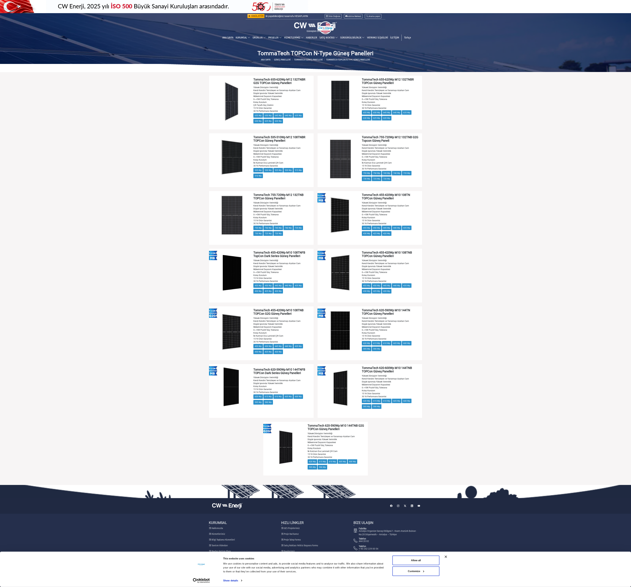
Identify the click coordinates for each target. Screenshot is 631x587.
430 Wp (366, 233)
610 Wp (386, 343)
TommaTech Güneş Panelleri (308, 59)
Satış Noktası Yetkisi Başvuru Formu (300, 545)
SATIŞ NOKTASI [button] (327, 37)
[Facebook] (391, 506)
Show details (230, 580)
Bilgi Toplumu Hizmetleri (223, 539)
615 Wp (376, 343)
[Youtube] (418, 506)
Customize (414, 571)
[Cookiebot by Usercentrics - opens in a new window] (201, 580)
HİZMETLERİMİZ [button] (292, 37)
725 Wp (376, 179)
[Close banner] (446, 557)
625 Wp (268, 121)
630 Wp (258, 121)
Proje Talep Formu (292, 539)
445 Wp (386, 228)
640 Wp (288, 115)
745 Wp (386, 173)
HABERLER (311, 37)
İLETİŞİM (394, 37)
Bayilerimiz (289, 551)
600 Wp (406, 343)
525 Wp (278, 170)
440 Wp (396, 228)
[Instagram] (398, 506)
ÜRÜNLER (258, 37)
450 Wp (376, 228)
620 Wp (278, 121)
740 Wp (396, 173)
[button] (373, 16)
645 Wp (278, 115)
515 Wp (298, 170)
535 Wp (258, 170)
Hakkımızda (217, 528)
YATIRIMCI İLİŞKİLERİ (377, 37)
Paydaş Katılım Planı (221, 551)
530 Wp (268, 170)
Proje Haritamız (291, 534)
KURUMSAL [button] (242, 37)
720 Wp (386, 179)
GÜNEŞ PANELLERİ (282, 59)
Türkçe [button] (407, 37)
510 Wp (258, 176)
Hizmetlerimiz (218, 534)
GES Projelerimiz (291, 528)
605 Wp (396, 343)
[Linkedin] (412, 506)
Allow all (416, 560)
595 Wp (366, 349)
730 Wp (366, 179)
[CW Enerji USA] (325, 28)
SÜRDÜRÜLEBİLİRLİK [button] (351, 37)
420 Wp (386, 233)
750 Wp (376, 173)
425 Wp (376, 233)
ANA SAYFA (227, 37)
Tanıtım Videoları (219, 545)
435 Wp (406, 228)
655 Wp (258, 115)
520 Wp (288, 170)
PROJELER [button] (273, 37)
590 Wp (376, 349)
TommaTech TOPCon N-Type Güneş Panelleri (348, 59)
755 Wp (366, 173)
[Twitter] (405, 506)
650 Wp (268, 115)
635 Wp (298, 115)
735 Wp (406, 173)
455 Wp (366, 228)
